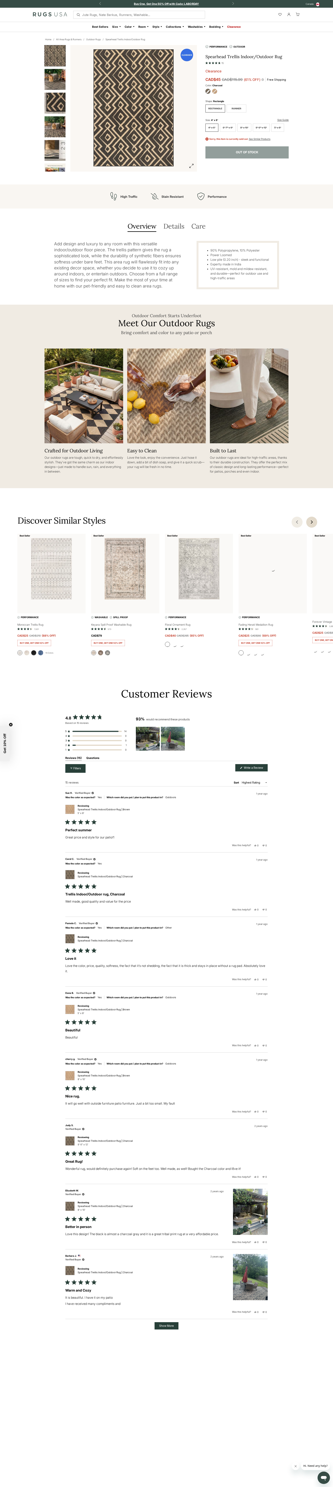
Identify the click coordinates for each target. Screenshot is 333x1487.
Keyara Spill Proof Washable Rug (111, 624)
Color (128, 26)
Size (115, 26)
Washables (195, 26)
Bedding (215, 26)
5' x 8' (277, 127)
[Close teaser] (11, 725)
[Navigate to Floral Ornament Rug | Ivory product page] (199, 569)
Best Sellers (100, 26)
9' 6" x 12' (261, 127)
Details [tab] (173, 227)
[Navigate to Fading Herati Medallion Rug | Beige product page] (273, 569)
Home (48, 39)
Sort (237, 782)
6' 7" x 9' (228, 127)
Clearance (234, 26)
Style (155, 26)
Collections (173, 26)
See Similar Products (259, 139)
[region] (161, 739)
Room (142, 26)
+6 (49, 653)
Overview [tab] (142, 227)
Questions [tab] (92, 758)
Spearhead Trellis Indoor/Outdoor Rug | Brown (104, 811)
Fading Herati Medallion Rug (256, 624)
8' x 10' (244, 127)
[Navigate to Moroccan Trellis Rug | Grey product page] (51, 569)
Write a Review (255, 768)
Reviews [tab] (73, 758)
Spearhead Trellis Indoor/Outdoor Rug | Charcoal (105, 876)
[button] (214, 62)
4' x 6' (211, 127)
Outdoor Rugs (93, 39)
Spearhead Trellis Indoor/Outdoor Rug (125, 39)
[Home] (50, 15)
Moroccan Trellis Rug (30, 624)
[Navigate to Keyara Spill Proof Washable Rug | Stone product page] (125, 569)
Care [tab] (198, 227)
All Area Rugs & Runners (69, 39)
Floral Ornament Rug (177, 624)
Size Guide (283, 119)
